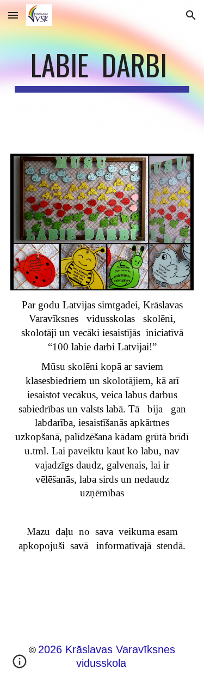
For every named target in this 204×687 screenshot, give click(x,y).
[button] (13, 15)
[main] (102, 70)
